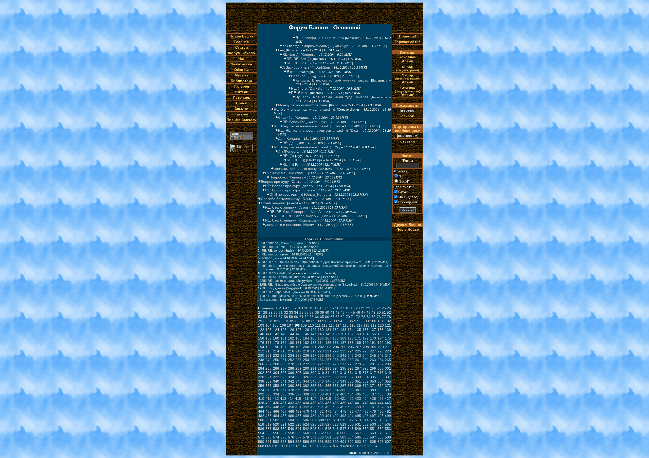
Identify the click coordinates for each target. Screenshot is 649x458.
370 (366, 386)
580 (321, 437)
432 (291, 403)
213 (268, 351)
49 (373, 312)
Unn (338, 126)
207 (358, 347)
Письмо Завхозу (241, 120)
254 (306, 360)
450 (291, 407)
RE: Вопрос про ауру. (283, 186)
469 (298, 411)
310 (321, 373)
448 (276, 407)
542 (306, 429)
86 (297, 321)
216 (291, 351)
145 (298, 334)
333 (358, 377)
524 (306, 424)
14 (327, 308)
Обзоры (241, 70)
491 (328, 416)
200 (306, 347)
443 (373, 403)
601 (343, 442)
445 (388, 403)
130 (321, 330)
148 (321, 334)
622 (360, 446)
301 (388, 368)
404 (351, 394)
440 (351, 403)
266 (261, 364)
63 (312, 317)
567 (358, 433)
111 (318, 325)
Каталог (242, 114)
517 (388, 420)
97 (356, 321)
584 (351, 437)
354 (380, 381)
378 (291, 390)
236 (306, 355)
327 (313, 377)
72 (358, 317)
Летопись (241, 97)
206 (351, 347)
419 (328, 398)
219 (313, 351)
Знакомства (241, 64)
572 (261, 437)
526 (321, 424)
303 (268, 373)
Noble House (407, 229)
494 (351, 416)
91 (324, 321)
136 (366, 330)
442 (366, 403)
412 (276, 398)
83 (281, 321)
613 (296, 446)
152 (351, 334)
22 (368, 308)
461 (373, 407)
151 (343, 334)
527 (328, 424)
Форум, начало (241, 53)
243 (358, 355)
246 (380, 355)
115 (346, 325)
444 (380, 403)
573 (268, 437)
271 (298, 364)
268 (276, 364)
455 (328, 407)
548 (351, 429)
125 (283, 330)
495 (358, 416)
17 (342, 308)
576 (291, 437)
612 (289, 446)
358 (276, 386)
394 (276, 394)
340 (276, 381)
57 (281, 317)
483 (268, 416)
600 (336, 442)
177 (268, 343)
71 (353, 317)
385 (343, 390)
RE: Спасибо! (293, 122)
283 (388, 364)
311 (328, 373)
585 (358, 437)
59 (291, 317)
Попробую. (278, 177)
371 (373, 386)
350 (351, 381)
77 (384, 317)
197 (283, 347)
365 (328, 386)
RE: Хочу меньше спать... (286, 173)
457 (343, 407)
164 (306, 338)
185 (328, 343)
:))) (280, 151)
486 (291, 416)
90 (319, 321)
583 (343, 437)
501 (268, 420)
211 (388, 347)
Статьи (241, 47)
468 (291, 411)
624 (374, 446)
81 (271, 321)
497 (373, 416)
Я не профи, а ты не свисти (319, 38)
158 (261, 338)
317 (373, 373)
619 (339, 446)
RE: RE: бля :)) (299, 59)
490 (321, 416)
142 (276, 334)
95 (346, 321)
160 (276, 338)
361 (298, 386)
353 (373, 381)
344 (306, 381)
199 (298, 347)
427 (388, 398)
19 (353, 308)
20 (358, 308)
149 (328, 334)
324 (291, 377)
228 (380, 351)
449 (283, 407)
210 (381, 347)
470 (306, 411)
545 (328, 429)
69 (342, 317)
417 (313, 398)
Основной (408, 57)
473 (328, 411)
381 (313, 390)
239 (328, 355)
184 (321, 343)
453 (313, 407)
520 (276, 424)
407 (373, 394)
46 (358, 312)
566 (351, 433)
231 (268, 355)
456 (336, 407)
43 (342, 312)
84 (287, 321)
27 (260, 312)
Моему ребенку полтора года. (303, 105)
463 (388, 407)
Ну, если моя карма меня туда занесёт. (332, 97)
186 (336, 343)
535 (388, 424)
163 (298, 338)
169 (343, 338)
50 (379, 312)
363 (313, 386)
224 (351, 351)
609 (268, 446)
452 (306, 407)
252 (291, 360)
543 (313, 429)
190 (366, 343)
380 (306, 390)
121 (388, 325)
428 (261, 403)
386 (351, 390)
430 (276, 403)
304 (276, 373)
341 (283, 381)
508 (321, 420)
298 (366, 368)
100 (373, 321)
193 (388, 343)
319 (388, 373)
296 (351, 368)
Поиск (241, 103)
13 (321, 308)
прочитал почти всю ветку (295, 169)
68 (337, 317)
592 (276, 442)
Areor (303, 207)
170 (351, 338)
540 (291, 429)
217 (298, 351)
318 (380, 373)
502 (276, 420)
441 (358, 403)
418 (321, 398)
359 (283, 386)
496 (366, 416)
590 (261, 442)
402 (336, 394)
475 (343, 411)
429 (268, 403)
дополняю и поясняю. (283, 225)
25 (384, 308)
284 (261, 368)
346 (321, 381)
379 (298, 390)
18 (347, 308)
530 (351, 424)
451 (298, 407)
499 (388, 416)
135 (358, 330)
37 (312, 312)
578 (306, 437)
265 (388, 360)
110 (311, 325)
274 (321, 364)
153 (358, 334)
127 (298, 330)
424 (366, 398)
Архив (407, 61)
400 (321, 394)
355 (388, 381)
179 (283, 343)
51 (384, 312)
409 (388, 394)
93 (335, 321)
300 (380, 368)
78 (389, 317)
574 (276, 437)
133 (343, 330)
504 (291, 420)
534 (380, 424)
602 (351, 442)
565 (343, 433)
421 (343, 398)
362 (306, 386)
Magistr (364, 453)
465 (268, 411)
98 (361, 321)
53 (260, 317)
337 (388, 377)
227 (373, 351)
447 (268, 407)
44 (348, 312)
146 (306, 334)
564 (336, 433)
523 (298, 424)
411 (268, 398)
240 (336, 355)
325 (298, 377)
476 (351, 411)
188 (351, 343)
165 (313, 338)
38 (317, 312)
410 (261, 398)
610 (275, 446)
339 (268, 381)
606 (380, 442)
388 (366, 390)
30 (276, 312)
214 (276, 351)
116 (352, 325)
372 (380, 386)
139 (388, 330)
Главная (241, 42)
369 (358, 386)
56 (276, 317)
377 (283, 390)
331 (343, 377)
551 (373, 429)
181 (298, 343)
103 (261, 325)
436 (321, 403)
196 (276, 347)
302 (261, 373)
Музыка (241, 75)
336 (380, 377)
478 (366, 411)
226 (366, 351)
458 (351, 407)
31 (281, 312)
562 (321, 433)
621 (353, 446)
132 (336, 330)
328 (321, 377)
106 (283, 325)
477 (358, 411)
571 (388, 433)
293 (328, 368)
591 (268, 442)
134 (351, 330)
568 (366, 433)
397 (298, 394)
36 (306, 312)
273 (313, 364)
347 (328, 381)
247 (388, 355)
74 (368, 317)
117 (360, 325)
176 (261, 343)
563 (328, 433)
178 (276, 343)
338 (261, 381)
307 (298, 373)
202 (321, 347)
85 (292, 321)
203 (328, 347)
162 (291, 338)
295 (343, 368)
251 (283, 360)
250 (276, 360)
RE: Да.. (289, 143)
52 (389, 312)
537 (268, 429)
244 (366, 355)
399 (313, 394)
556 (276, 433)
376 (276, 390)
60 (296, 317)
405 (358, 394)
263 (373, 360)
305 (283, 373)
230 (261, 355)
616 (318, 446)
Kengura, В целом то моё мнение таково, (332, 80)
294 (336, 368)
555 (268, 433)
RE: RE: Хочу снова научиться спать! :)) (313, 130)
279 (358, 364)
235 (298, 355)
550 (366, 429)
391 (388, 390)
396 (291, 394)
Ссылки (241, 109)
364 (321, 386)
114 (338, 325)
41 (332, 312)
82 (276, 321)
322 (276, 377)
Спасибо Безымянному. (280, 199)
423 (358, 398)
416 (306, 398)
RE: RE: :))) (296, 160)
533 (373, 424)
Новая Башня (242, 36)
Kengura (308, 54)
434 (306, 403)
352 (366, 381)
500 (261, 420)
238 (321, 355)
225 (358, 351)
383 (328, 390)
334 (366, 377)
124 (276, 330)
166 (321, 338)
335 (373, 377)
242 (351, 355)
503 (283, 420)
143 (283, 334)
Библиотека (241, 81)
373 (388, 386)
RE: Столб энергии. (281, 207)
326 (306, 377)
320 (261, 377)
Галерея (241, 86)
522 (291, 424)
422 (351, 398)
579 (313, 437)
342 (291, 381)
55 (270, 317)
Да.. (281, 138)
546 (336, 429)
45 (353, 312)
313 (343, 373)
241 (343, 355)
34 (296, 312)
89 (313, 321)
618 (332, 446)
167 (328, 338)
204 (336, 347)
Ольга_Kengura (318, 194)
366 (336, 386)
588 (380, 437)
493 (343, 416)
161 (283, 338)
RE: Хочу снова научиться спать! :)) (304, 109)
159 (268, 338)
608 (261, 446)
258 (336, 360)
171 (358, 338)
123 (268, 330)
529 (343, 424)
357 (268, 386)
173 (373, 338)
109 (304, 325)
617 (325, 446)
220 (321, 351)
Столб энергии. (273, 203)
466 (276, 411)
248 (261, 360)
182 (306, 343)
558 (291, 433)
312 (336, 373)
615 (311, 446)
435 (313, 403)
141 (268, 334)
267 (268, 364)
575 (283, 437)
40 (327, 312)
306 (291, 373)
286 (276, 368)
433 (298, 403)
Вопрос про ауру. (275, 182)
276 (336, 364)
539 (283, 429)
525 (313, 424)
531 (358, 424)
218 (306, 351)
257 (328, 360)
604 (366, 442)
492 (336, 416)
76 (379, 317)
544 (321, 429)
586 (366, 437)
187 (343, 343)
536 (261, 429)
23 (373, 308)
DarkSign (341, 46)
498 (380, 416)
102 (388, 321)
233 (283, 355)
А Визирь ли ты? (296, 67)
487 (298, 416)
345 (313, 381)
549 (358, 429)
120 (381, 325)
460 (366, 407)
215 (283, 351)
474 (336, 411)
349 (343, 381)
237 (313, 355)
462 (380, 407)
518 (261, 424)
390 (380, 390)
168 (336, 338)
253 (298, 360)
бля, (281, 50)
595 (298, 442)
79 (260, 321)
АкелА (308, 186)
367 (343, 386)
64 (317, 317)
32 (286, 312)
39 (322, 312)
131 (328, 330)
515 (373, 420)
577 (298, 437)
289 (298, 368)
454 (321, 407)
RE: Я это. (299, 88)
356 (261, 386)
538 (276, 429)
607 (388, 442)
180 (291, 343)
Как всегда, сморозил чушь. (305, 46)
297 (358, 368)
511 (343, 420)
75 (373, 317)
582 (336, 437)
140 (261, 334)
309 (313, 373)
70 (348, 317)
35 (301, 312)
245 (373, 355)
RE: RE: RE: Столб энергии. (297, 216)
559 (298, 433)
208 (366, 347)
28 (265, 312)
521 (283, 424)
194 (261, 347)
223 (343, 351)
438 (336, 403)
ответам (407, 141)
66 (327, 317)
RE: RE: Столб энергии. (289, 212)
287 (283, 368)
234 (291, 355)
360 (291, 386)
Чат (241, 58)
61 (301, 317)
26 (389, 308)
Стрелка (407, 89)
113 (332, 325)
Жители (241, 92)
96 (351, 321)
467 (283, 411)
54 (265, 317)
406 (366, 394)
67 (332, 317)
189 (358, 343)
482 (261, 416)
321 (268, 377)
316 (366, 373)
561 (313, 433)
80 (265, 321)
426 (380, 398)
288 (291, 368)
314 (351, 373)
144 (291, 334)
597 (313, 442)
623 (367, 446)
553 (388, 429)
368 (351, 386)
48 (368, 312)
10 (306, 308)
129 (313, 330)
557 (283, 433)
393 (268, 394)
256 (321, 360)
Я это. (292, 72)
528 (336, 424)
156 (380, 334)
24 (378, 308)
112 (325, 325)
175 (388, 338)
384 (336, 390)
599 (328, 442)
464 (261, 411)
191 (373, 343)
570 (380, 433)
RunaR (407, 68)
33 (291, 312)
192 (380, 343)
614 (303, 446)
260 (351, 360)
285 (268, 368)
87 (303, 321)
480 (380, 411)
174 (380, 338)
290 (306, 368)
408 (380, 394)
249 (268, 360)
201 (313, 347)
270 (291, 364)
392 (261, 394)
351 (358, 381)
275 (328, 364)
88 (308, 321)
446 (261, 407)
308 (306, 373)
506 (306, 420)
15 (332, 308)
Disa (354, 130)
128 (306, 330)
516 (380, 420)
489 (313, 416)
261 (358, 360)
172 (366, 338)
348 (336, 381)
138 (380, 330)
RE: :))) (288, 156)
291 (313, 368)
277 (343, 364)
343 (298, 381)
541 (298, 429)
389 (373, 390)
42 (337, 312)
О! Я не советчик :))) (286, 194)
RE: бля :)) (291, 54)
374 (261, 390)
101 (380, 321)
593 (283, 442)
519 (268, 424)
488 (306, 416)
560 (306, 433)
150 (336, 334)
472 (321, 411)
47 (363, 312)
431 (283, 403)
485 (283, 416)
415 (298, 398)
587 (373, 437)
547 (343, 429)
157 (388, 334)
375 (268, 390)
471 (313, 411)
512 (351, 420)
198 (291, 347)
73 (363, 317)
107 (290, 325)
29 (270, 312)
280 (366, 364)
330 (336, 377)
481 (388, 411)
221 (328, 351)
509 (328, 420)
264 (380, 360)
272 (306, 364)
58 (286, 317)
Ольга (296, 182)
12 (316, 308)
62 (306, 317)
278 (351, 364)
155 (373, 334)
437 (328, 403)
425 (373, 398)
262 (366, 360)
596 (306, 442)
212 (261, 351)
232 (276, 355)
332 (351, 377)
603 (358, 442)
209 (373, 347)
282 (380, 364)
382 (321, 390)
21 (363, 308)
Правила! (407, 36)
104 (268, 325)
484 (276, 416)
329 (328, 377)
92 (330, 321)
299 (373, 368)
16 (337, 308)
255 (313, 360)
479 (373, 411)
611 (282, 446)
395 (283, 394)
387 (358, 390)
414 (291, 398)
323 (283, 377)
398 (306, 394)
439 (343, 403)
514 (366, 420)
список (407, 116)
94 (340, 321)
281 (373, 364)
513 (358, 420)
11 (311, 308)
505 (298, 420)
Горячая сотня (407, 42)
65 (322, 317)
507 (313, 420)
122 (261, 330)
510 (336, 420)
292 (321, 368)
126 (291, 330)
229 (388, 351)
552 (380, 429)
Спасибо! (299, 76)
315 (358, 373)
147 (313, 334)
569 (373, 433)
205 (343, 347)
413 (283, 398)
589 (388, 437)
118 (366, 325)
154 (366, 334)
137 (373, 330)
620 (346, 446)
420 (336, 398)
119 (373, 325)
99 (367, 321)
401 (328, 394)
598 (321, 442)
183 (313, 343)
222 (336, 351)
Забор (407, 76)
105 (276, 325)
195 (268, 347)
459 (358, 407)
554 (261, 433)
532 (366, 424)
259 (343, 360)
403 (343, 394)
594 (291, 442)
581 (328, 437)
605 (373, 442)
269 (283, 364)
